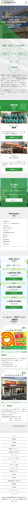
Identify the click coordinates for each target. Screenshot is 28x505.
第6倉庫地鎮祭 (6, 241)
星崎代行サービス (14, 471)
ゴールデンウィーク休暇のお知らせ (11, 223)
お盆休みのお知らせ (7, 228)
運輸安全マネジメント (14, 448)
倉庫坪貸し (14, 445)
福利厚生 (14, 484)
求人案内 (14, 487)
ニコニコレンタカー (14, 468)
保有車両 (14, 442)
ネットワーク (14, 455)
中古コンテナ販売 (14, 464)
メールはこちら (14, 279)
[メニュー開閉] (26, 3)
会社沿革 (14, 477)
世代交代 (5, 237)
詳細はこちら (14, 200)
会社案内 (14, 474)
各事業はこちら (14, 169)
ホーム (14, 435)
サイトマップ (14, 493)
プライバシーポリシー (14, 490)
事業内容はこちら (14, 137)
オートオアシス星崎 (14, 458)
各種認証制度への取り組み (14, 480)
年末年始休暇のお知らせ (8, 232)
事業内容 (14, 439)
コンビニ (14, 461)
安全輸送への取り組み (14, 452)
